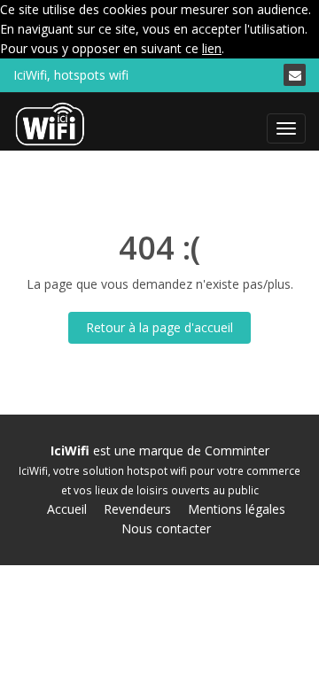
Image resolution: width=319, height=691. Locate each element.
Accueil (67, 509)
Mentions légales (236, 509)
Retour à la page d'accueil (159, 327)
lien (212, 48)
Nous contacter (166, 528)
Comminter (237, 450)
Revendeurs (137, 509)
